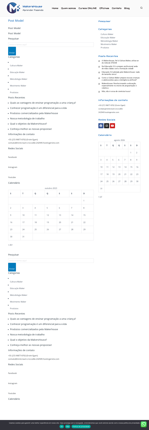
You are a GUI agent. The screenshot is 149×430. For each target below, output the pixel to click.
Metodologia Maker (18, 79)
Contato (116, 8)
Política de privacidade (81, 426)
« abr (10, 245)
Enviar (12, 52)
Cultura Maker (16, 65)
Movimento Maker (18, 85)
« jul (100, 196)
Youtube (12, 177)
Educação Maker (17, 72)
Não (67, 426)
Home (55, 8)
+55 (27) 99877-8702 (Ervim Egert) (23, 139)
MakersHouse (32, 6)
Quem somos (68, 8)
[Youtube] (112, 125)
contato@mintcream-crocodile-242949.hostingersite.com (33, 143)
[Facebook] (100, 125)
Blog (127, 8)
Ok (62, 426)
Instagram (12, 167)
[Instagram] (106, 125)
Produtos (14, 92)
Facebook (12, 157)
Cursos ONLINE (88, 8)
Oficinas (104, 8)
